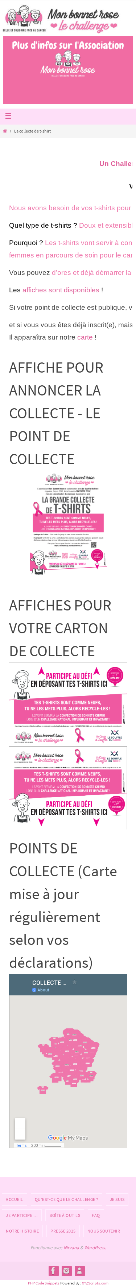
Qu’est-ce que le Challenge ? (66, 1199)
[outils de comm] (68, 524)
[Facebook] (53, 1270)
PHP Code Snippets (43, 1283)
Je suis (117, 1199)
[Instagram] (66, 1270)
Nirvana (71, 1248)
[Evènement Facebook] (79, 1270)
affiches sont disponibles (60, 290)
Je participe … (22, 1215)
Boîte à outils (64, 1215)
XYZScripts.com (95, 1283)
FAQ (96, 1215)
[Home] (5, 131)
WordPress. (95, 1248)
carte (85, 337)
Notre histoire (22, 1231)
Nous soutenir (103, 1231)
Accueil (14, 1199)
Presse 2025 (63, 1231)
